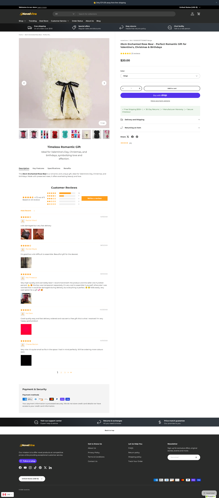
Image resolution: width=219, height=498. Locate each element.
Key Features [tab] (38, 168)
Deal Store (43, 21)
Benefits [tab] (67, 168)
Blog (98, 21)
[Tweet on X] (128, 136)
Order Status (77, 21)
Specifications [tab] (54, 168)
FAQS (130, 448)
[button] (198, 13)
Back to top (109, 430)
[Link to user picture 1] (26, 234)
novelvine (124, 40)
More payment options (160, 101)
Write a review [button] (94, 198)
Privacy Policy (94, 452)
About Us (90, 21)
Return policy (134, 452)
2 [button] (61, 372)
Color (122, 71)
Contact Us (92, 461)
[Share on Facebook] (132, 136)
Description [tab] (24, 168)
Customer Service (58, 21)
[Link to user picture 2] (38, 234)
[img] (26, 217)
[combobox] (114, 13)
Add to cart (172, 88)
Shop (21, 21)
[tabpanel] (64, 175)
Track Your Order (135, 461)
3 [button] (64, 372)
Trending (33, 21)
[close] (216, 2)
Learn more (42, 7)
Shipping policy (134, 457)
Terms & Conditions (96, 457)
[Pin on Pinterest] (137, 136)
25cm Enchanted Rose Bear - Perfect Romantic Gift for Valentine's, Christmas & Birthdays (38, 34)
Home (21, 34)
